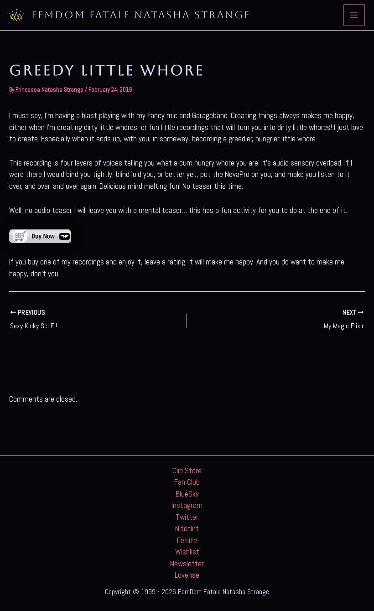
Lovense (187, 575)
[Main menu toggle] (354, 15)
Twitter (187, 517)
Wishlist (187, 552)
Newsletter (187, 564)
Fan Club (187, 482)
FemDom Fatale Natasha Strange (140, 15)
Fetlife (187, 540)
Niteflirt (187, 528)
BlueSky (187, 494)
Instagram (187, 505)
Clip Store (187, 471)
